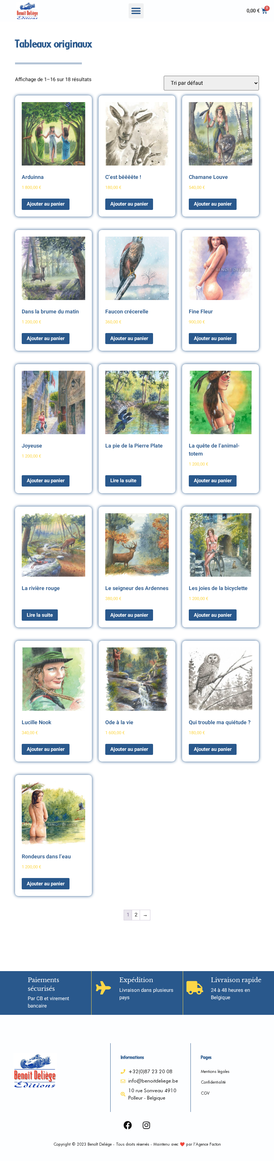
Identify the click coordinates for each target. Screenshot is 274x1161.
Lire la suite (123, 480)
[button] (136, 10)
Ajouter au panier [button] (45, 204)
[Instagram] (146, 1125)
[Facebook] (128, 1125)
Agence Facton (208, 1144)
